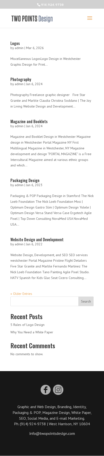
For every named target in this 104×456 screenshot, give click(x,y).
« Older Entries (21, 293)
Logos (15, 43)
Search (86, 301)
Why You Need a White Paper (31, 332)
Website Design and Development (37, 239)
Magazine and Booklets (29, 121)
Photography (20, 79)
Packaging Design (24, 180)
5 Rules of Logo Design (27, 325)
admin (19, 48)
